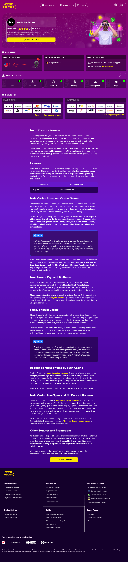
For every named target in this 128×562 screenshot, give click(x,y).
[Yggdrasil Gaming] (100, 111)
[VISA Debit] (46, 106)
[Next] (124, 75)
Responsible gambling (53, 528)
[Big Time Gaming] (81, 111)
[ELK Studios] (72, 111)
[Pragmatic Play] (91, 106)
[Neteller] (18, 106)
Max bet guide (51, 524)
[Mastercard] (37, 106)
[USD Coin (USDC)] (56, 111)
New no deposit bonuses (99, 495)
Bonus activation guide (53, 517)
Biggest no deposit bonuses (97, 502)
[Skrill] (8, 106)
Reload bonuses (51, 497)
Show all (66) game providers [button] (112, 115)
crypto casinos (57, 297)
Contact (90, 521)
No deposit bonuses (53, 487)
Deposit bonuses (52, 491)
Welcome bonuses (52, 494)
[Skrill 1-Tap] (46, 111)
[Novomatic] (100, 106)
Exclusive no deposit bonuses (100, 498)
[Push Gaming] (119, 111)
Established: (36, 29)
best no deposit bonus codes (77, 421)
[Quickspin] (110, 111)
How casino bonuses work (55, 514)
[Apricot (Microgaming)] (119, 106)
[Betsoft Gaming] (81, 106)
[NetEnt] (72, 106)
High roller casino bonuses (13, 497)
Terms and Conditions (95, 517)
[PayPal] (56, 106)
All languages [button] (107, 66)
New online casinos (11, 517)
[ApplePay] (37, 111)
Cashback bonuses (52, 501)
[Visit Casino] (11, 22)
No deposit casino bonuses (97, 487)
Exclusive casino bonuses (13, 494)
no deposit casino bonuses (67, 400)
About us (91, 514)
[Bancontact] (27, 111)
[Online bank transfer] (18, 111)
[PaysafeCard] (27, 106)
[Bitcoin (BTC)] (8, 111)
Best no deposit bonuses (99, 491)
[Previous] (121, 75)
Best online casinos (11, 514)
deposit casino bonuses (57, 373)
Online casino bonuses (12, 487)
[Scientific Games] (91, 111)
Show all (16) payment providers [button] (48, 115)
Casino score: (12, 29)
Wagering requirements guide (56, 521)
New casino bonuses (11, 491)
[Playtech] (110, 106)
